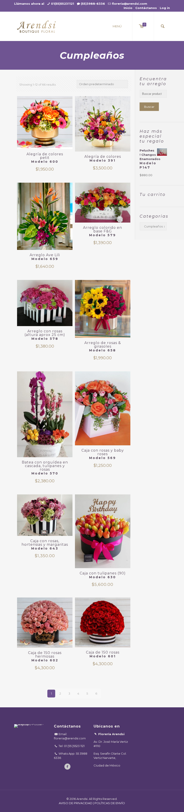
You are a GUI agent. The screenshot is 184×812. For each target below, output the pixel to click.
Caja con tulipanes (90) (103, 573)
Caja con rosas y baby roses (102, 454)
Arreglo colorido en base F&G (102, 231)
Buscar (149, 106)
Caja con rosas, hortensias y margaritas (45, 543)
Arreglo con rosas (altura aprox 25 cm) (44, 335)
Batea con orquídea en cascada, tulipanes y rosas (45, 467)
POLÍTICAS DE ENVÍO (109, 803)
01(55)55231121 (62, 3)
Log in (165, 8)
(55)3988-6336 (93, 3)
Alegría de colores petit (44, 158)
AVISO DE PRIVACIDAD (75, 803)
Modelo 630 (102, 577)
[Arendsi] (36, 26)
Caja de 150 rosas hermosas (44, 656)
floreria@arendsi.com (129, 3)
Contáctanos (146, 8)
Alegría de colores (102, 158)
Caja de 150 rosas (102, 654)
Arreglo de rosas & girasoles (102, 346)
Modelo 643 (44, 548)
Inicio (128, 8)
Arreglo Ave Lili (45, 257)
